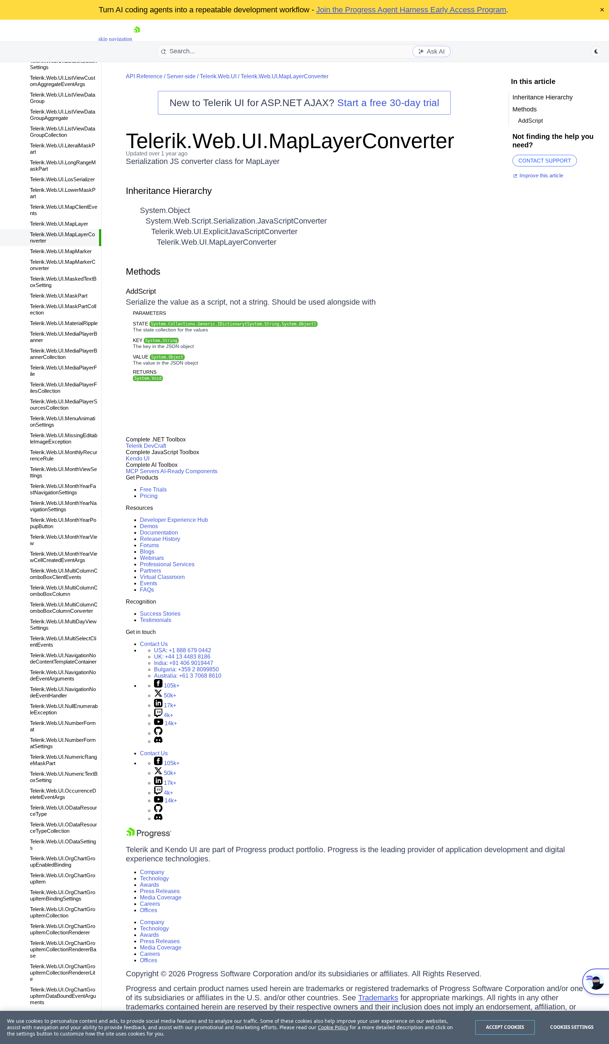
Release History (160, 539)
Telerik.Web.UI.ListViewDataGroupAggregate (62, 115)
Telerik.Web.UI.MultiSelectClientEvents (63, 641)
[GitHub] (158, 733)
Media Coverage (161, 897)
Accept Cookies (505, 1027)
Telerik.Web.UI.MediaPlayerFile (63, 371)
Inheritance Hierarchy (169, 190)
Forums (149, 545)
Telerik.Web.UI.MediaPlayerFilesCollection (63, 387)
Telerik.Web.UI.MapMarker (61, 251)
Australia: (187, 676)
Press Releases (160, 891)
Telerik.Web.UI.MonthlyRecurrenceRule (63, 455)
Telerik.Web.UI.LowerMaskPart (63, 193)
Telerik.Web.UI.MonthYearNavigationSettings (63, 506)
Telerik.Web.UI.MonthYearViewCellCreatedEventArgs (63, 557)
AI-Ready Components (188, 471)
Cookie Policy (333, 1027)
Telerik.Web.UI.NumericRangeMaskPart (63, 760)
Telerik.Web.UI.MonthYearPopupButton (63, 523)
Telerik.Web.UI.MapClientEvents (63, 210)
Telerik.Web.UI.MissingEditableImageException (63, 438)
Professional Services (167, 564)
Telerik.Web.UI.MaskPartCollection (63, 309)
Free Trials (153, 490)
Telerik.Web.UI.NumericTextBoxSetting (64, 777)
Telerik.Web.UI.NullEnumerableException (64, 709)
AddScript (141, 291)
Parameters (149, 313)
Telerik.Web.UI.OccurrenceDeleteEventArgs (63, 794)
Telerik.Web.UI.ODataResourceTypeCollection (63, 828)
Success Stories (160, 614)
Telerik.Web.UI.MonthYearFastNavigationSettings (63, 489)
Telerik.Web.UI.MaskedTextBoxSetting (63, 282)
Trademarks (378, 997)
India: (183, 663)
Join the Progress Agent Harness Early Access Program (411, 9)
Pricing (149, 496)
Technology (154, 878)
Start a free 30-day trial (388, 102)
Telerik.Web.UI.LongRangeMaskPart (63, 165)
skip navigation (115, 39)
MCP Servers (142, 471)
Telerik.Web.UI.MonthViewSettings (63, 472)
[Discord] (158, 741)
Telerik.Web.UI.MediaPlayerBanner (63, 337)
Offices (148, 910)
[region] (304, 1027)
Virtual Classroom (162, 577)
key (155, 340)
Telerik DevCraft (146, 446)
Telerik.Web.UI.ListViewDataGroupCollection (62, 132)
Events (148, 583)
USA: (182, 650)
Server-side (181, 76)
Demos (149, 526)
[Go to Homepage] (137, 39)
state (224, 323)
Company (152, 872)
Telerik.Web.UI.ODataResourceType (63, 811)
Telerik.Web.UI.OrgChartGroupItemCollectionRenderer (62, 929)
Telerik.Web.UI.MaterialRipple (64, 323)
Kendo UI (137, 459)
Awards (149, 885)
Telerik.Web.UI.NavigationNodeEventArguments (63, 675)
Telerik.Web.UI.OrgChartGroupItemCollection (62, 912)
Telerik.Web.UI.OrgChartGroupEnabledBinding (62, 861)
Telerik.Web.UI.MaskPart (58, 296)
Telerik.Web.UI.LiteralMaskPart (62, 148)
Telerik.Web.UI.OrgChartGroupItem (62, 878)
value (158, 357)
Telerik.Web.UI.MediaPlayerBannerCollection (63, 354)
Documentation (159, 533)
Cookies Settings (571, 1027)
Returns (144, 372)
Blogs (147, 552)
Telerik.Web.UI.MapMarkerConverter (63, 265)
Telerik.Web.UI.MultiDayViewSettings (63, 624)
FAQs (147, 590)
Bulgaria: (186, 669)
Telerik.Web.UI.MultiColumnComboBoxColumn (64, 591)
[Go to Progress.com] (149, 836)
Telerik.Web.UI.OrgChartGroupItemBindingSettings (62, 895)
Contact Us (154, 644)
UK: (182, 657)
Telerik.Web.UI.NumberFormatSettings (63, 743)
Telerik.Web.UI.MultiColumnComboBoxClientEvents (64, 574)
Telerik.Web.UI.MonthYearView (63, 540)
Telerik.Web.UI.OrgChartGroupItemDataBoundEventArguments (63, 996)
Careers (150, 904)
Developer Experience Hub (174, 520)
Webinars (152, 558)
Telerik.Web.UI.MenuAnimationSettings (62, 421)
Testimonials (155, 620)
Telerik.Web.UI (218, 76)
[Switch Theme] (596, 51)
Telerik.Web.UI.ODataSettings (63, 844)
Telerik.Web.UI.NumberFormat (63, 726)
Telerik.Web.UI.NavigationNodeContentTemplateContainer (63, 658)
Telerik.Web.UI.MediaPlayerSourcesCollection (63, 404)
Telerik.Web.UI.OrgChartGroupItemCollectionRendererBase (63, 949)
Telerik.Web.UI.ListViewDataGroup (62, 98)
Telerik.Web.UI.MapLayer (59, 224)
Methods (143, 271)
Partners (150, 571)
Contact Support (544, 161)
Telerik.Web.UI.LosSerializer (62, 179)
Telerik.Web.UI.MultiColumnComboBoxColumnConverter (64, 608)
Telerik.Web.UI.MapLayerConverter (62, 237)
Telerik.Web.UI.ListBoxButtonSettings (63, 64)
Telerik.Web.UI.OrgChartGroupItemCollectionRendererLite (62, 972)
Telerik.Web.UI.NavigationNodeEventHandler (63, 692)
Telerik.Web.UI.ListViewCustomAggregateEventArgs (62, 81)
